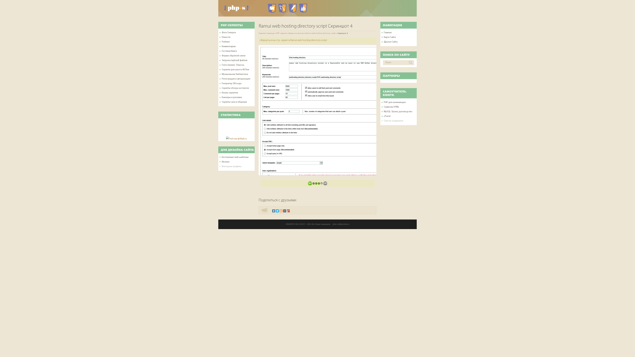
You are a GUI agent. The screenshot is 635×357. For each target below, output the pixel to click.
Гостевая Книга (229, 51)
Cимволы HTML (391, 107)
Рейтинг (226, 42)
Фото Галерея (229, 32)
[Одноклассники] (280, 210)
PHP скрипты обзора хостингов (290, 33)
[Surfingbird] (291, 210)
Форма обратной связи (233, 56)
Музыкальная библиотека (235, 74)
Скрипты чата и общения (234, 102)
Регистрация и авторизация (236, 79)
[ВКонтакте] (273, 210)
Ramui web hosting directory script (320, 33)
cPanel (387, 116)
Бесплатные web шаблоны (235, 157)
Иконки (225, 162)
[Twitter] (277, 210)
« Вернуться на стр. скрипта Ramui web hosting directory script (293, 40)
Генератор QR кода (231, 83)
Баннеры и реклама (232, 97)
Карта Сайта (390, 37)
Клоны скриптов (230, 93)
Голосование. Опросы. (233, 65)
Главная (388, 32)
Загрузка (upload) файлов (234, 60)
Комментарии (229, 46)
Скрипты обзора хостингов (235, 88)
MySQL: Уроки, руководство (398, 111)
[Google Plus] (288, 210)
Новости (226, 37)
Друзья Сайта (391, 42)
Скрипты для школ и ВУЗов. (236, 69)
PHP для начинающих (395, 102)
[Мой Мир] (284, 210)
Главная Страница (266, 33)
